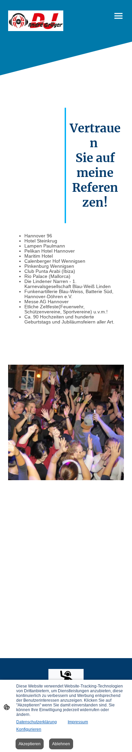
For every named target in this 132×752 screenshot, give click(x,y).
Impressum (78, 722)
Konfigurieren (28, 729)
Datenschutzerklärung (36, 722)
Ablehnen (61, 744)
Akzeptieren (30, 744)
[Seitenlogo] (35, 20)
